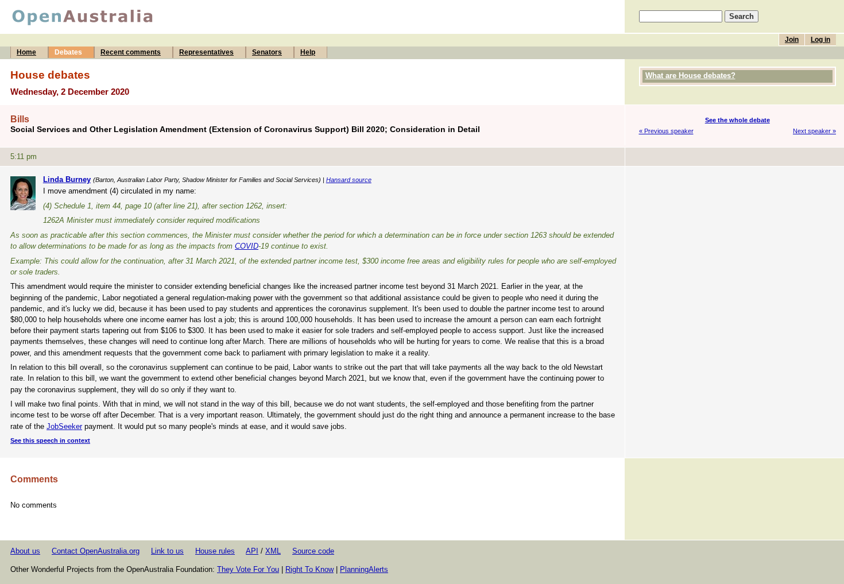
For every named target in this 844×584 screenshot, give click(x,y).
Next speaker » (814, 130)
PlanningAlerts (364, 569)
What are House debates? (690, 75)
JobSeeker (64, 426)
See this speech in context (50, 440)
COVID (246, 246)
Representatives (206, 52)
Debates (68, 52)
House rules (215, 551)
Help (307, 52)
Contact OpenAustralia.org (96, 551)
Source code (313, 551)
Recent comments (130, 52)
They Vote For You (248, 569)
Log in (820, 40)
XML (273, 551)
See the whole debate (737, 120)
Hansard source (348, 179)
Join (792, 40)
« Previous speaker (666, 130)
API (252, 551)
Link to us (167, 551)
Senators (267, 52)
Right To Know (309, 569)
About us (25, 551)
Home (26, 52)
